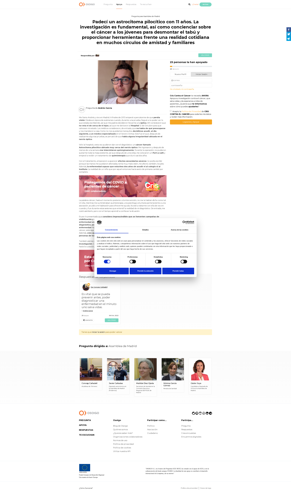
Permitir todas (178, 271)
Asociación (152, 429)
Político (151, 426)
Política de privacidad (123, 444)
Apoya (119, 4)
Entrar (205, 4)
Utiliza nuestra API (121, 451)
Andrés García (88, 311)
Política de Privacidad (191, 111)
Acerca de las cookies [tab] (179, 230)
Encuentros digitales (191, 437)
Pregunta (108, 4)
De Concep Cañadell (99, 287)
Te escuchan (146, 4)
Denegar (112, 271)
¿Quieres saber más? (123, 433)
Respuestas (131, 4)
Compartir (89, 320)
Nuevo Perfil (180, 74)
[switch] (132, 261)
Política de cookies (122, 448)
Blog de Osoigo (120, 426)
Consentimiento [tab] (111, 230)
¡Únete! (195, 4)
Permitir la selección (145, 271)
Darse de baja (205, 488)
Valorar (205, 55)
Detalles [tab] (145, 230)
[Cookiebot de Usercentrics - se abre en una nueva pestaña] (184, 222)
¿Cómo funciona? (86, 488)
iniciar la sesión (98, 332)
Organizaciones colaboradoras (127, 437)
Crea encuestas (188, 433)
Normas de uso (120, 440)
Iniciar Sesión (201, 74)
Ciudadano (152, 433)
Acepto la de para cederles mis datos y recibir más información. (190, 114)
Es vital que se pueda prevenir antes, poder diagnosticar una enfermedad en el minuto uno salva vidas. (99, 300)
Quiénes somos (120, 429)
